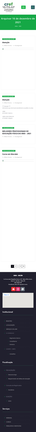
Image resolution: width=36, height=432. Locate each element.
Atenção (5, 42)
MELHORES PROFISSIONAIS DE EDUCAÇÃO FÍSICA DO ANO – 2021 (16, 132)
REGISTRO (9, 321)
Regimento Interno (15, 338)
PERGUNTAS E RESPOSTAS (13, 426)
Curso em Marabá (10, 154)
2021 (20, 26)
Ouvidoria (11, 390)
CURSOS (8, 422)
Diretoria (12, 344)
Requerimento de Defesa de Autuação (19, 378)
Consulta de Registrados (14, 385)
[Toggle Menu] (23, 7)
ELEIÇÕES (9, 396)
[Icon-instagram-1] (18, 289)
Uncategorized (18, 45)
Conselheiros (13, 341)
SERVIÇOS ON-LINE (11, 329)
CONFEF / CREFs (10, 349)
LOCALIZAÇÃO (10, 325)
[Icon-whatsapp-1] (23, 289)
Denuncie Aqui (12, 374)
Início (16, 26)
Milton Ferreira (8, 45)
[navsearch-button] (33, 7)
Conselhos (12, 354)
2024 (9, 401)
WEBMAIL (9, 418)
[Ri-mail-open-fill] (13, 289)
